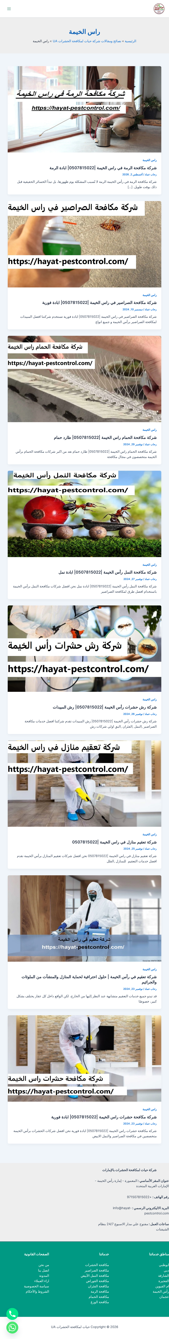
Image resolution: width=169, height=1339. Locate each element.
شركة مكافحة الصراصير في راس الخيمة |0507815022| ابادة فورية (99, 302)
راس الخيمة (150, 160)
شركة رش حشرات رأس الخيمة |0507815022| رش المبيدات (105, 707)
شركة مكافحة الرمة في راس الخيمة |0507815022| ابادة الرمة (103, 167)
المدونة (44, 1276)
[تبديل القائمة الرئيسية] (9, 8)
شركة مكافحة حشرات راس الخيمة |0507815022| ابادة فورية (104, 1116)
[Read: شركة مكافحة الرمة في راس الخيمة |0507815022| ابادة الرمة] (85, 109)
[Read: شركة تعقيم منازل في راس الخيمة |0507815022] (85, 783)
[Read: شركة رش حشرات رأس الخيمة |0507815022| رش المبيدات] (85, 648)
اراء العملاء (41, 1281)
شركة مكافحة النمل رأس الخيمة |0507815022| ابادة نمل (108, 572)
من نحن (44, 1265)
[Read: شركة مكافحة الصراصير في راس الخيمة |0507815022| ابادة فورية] (85, 244)
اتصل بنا (43, 1270)
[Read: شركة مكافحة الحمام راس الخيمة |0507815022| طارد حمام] (85, 379)
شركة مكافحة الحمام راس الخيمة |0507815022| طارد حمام (105, 437)
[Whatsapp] (12, 1328)
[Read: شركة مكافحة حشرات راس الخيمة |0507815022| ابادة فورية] (85, 1058)
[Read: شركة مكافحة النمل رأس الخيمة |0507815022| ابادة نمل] (85, 514)
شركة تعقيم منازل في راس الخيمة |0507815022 (114, 841)
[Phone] (12, 1314)
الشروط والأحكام (37, 1292)
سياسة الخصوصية (36, 1286)
